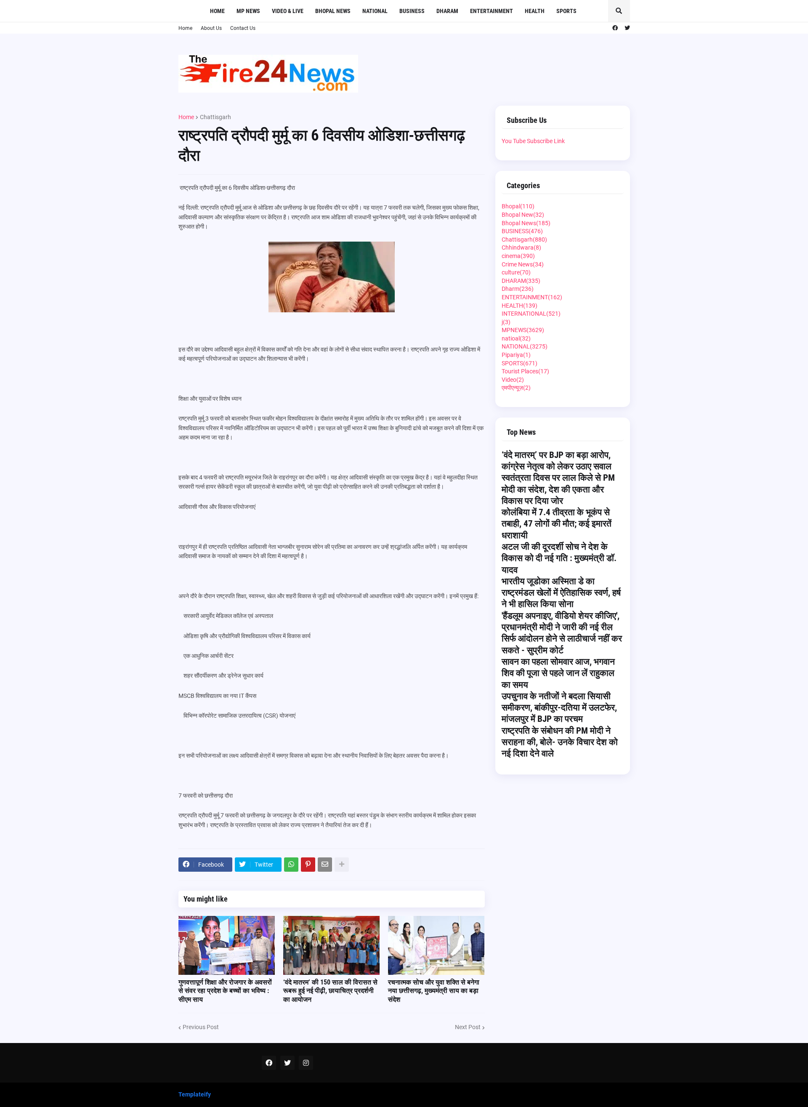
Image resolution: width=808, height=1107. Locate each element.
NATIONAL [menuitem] (375, 11)
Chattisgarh (215, 117)
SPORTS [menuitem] (566, 11)
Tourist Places (525, 371)
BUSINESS (522, 231)
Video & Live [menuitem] (287, 11)
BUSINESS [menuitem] (412, 11)
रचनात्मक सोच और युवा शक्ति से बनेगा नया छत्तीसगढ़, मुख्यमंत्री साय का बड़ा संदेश (433, 991)
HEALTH (519, 305)
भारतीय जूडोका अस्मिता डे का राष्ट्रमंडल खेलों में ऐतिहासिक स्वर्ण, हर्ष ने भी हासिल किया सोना (561, 592)
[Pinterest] (308, 864)
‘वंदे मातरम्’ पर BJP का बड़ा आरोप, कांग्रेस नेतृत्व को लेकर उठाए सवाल (556, 460)
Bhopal (518, 206)
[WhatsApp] (291, 864)
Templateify (194, 1094)
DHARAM (521, 280)
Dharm (518, 288)
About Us (211, 28)
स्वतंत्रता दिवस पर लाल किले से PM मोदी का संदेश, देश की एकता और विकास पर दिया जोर (558, 489)
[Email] (325, 864)
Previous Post (201, 1027)
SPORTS (519, 363)
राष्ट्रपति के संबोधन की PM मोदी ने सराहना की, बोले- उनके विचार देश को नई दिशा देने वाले (560, 742)
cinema (518, 256)
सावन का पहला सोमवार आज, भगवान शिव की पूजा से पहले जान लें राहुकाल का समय (558, 673)
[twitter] (627, 28)
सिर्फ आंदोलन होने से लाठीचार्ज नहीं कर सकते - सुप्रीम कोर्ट (562, 644)
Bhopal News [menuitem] (333, 11)
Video (513, 379)
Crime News (523, 264)
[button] (619, 11)
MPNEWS (523, 330)
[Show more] (342, 864)
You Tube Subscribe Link (533, 141)
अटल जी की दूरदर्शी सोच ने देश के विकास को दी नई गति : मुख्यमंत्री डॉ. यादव (559, 558)
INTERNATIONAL (531, 313)
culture (516, 272)
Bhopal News (526, 223)
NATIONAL (525, 346)
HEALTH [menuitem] (535, 11)
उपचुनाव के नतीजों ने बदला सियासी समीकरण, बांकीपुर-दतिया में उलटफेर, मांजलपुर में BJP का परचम (559, 707)
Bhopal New (523, 214)
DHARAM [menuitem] (447, 11)
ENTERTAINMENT (532, 297)
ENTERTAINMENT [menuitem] (491, 11)
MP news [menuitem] (248, 11)
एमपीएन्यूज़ (516, 387)
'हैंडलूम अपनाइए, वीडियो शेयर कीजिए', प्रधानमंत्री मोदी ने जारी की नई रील (560, 621)
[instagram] (306, 1063)
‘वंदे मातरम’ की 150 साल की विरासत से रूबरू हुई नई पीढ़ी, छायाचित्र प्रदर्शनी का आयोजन (330, 991)
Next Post (468, 1027)
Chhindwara (521, 247)
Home (185, 28)
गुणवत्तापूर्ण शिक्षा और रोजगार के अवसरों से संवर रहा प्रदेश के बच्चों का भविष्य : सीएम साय (225, 991)
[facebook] (615, 28)
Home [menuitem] (217, 11)
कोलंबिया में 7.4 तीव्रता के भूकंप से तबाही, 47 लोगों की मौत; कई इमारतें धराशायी (556, 523)
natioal (516, 338)
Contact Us (242, 28)
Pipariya (516, 354)
